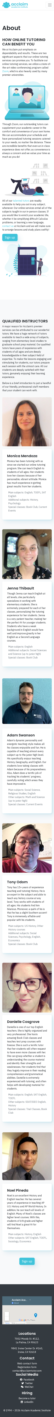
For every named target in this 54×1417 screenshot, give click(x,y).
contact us (8, 226)
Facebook (29, 1379)
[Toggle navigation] (50, 5)
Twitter (29, 1383)
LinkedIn (28, 1401)
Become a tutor (27, 1398)
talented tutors (21, 200)
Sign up (10, 237)
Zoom (5, 71)
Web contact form (27, 1363)
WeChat (29, 1386)
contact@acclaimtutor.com (27, 1370)
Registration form (27, 1367)
